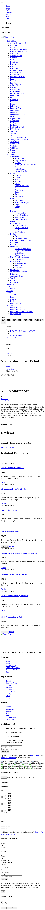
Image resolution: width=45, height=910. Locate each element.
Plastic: (3, 847)
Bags (12, 198)
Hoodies (18, 182)
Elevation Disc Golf (17, 77)
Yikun (12, 152)
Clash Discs (14, 54)
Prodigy (13, 123)
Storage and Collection (18, 272)
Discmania (14, 64)
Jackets (17, 184)
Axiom (12, 47)
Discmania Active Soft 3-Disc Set (13, 489)
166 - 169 (7, 798)
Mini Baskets (19, 217)
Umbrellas (14, 282)
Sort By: (10, 777)
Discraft (13, 66)
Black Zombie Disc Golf (19, 51)
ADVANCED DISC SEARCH (21, 335)
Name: (3, 870)
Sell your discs (15, 314)
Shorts (17, 192)
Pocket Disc (14, 270)
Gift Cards (9, 14)
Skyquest (13, 131)
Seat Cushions (20, 232)
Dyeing (13, 234)
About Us (13, 295)
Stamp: (3, 856)
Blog (7, 16)
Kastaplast (14, 100)
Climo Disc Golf (16, 56)
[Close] (33, 777)
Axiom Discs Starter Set (10, 532)
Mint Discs (14, 112)
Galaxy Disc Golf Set (9, 510)
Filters (4, 777)
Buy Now (5, 546)
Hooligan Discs (15, 89)
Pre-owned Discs (16, 307)
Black (6, 867)
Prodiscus (13, 125)
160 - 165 (7, 801)
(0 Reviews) (4, 399)
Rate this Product (7, 401)
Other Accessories (21, 228)
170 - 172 (7, 796)
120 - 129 (7, 810)
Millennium (14, 110)
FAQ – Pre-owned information (21, 312)
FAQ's (8, 10)
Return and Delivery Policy (16, 670)
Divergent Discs (16, 70)
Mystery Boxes (20, 263)
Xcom (12, 150)
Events (8, 286)
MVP (12, 116)
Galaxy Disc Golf (16, 85)
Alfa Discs (14, 45)
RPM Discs (14, 129)
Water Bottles (20, 169)
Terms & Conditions (13, 668)
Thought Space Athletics (19, 140)
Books (12, 221)
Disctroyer (14, 68)
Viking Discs (15, 144)
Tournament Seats (16, 276)
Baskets (13, 211)
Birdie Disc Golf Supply (19, 49)
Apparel (13, 173)
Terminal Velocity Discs (19, 137)
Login (8, 337)
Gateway (13, 87)
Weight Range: (6, 860)
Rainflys (18, 230)
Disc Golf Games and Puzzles (21, 240)
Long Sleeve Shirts (22, 186)
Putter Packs (19, 265)
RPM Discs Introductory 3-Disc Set (14, 596)
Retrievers (14, 274)
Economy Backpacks (22, 203)
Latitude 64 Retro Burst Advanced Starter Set (19, 553)
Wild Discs (14, 148)
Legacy (13, 104)
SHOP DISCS (11, 41)
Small (17, 209)
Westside (13, 146)
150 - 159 (7, 803)
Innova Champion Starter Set (12, 468)
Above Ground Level (18, 43)
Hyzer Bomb (15, 91)
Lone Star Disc (15, 108)
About (8, 8)
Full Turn (13, 83)
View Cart (9, 353)
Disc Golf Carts (20, 226)
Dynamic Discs (15, 75)
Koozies (18, 163)
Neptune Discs (15, 119)
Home (8, 6)
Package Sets (15, 261)
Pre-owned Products (17, 310)
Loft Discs (14, 106)
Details (3, 482)
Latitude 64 (14, 102)
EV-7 (12, 79)
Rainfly (17, 207)
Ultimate (13, 280)
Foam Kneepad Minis (23, 249)
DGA (12, 60)
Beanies (18, 175)
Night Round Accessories (19, 257)
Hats (16, 179)
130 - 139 (7, 808)
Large (17, 205)
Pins (16, 167)
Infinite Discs (15, 96)
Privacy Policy (15, 303)
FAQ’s (12, 301)
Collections (10, 12)
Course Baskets (20, 213)
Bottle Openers (20, 158)
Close (4, 908)
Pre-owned (10, 305)
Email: (3, 874)
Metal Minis (19, 253)
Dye (16, 236)
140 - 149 (7, 805)
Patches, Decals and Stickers (25, 165)
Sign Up (4, 879)
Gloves (17, 177)
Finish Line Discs (16, 81)
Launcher (13, 244)
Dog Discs (14, 242)
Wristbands (19, 196)
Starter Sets (19, 268)
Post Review (12, 908)
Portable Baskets (21, 219)
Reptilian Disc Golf (17, 127)
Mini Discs (14, 247)
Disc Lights (19, 259)
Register (13, 337)
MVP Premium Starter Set (11, 617)
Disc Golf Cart (15, 223)
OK (3, 892)
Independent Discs (17, 93)
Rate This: (4, 903)
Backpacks (19, 200)
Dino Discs (14, 62)
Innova (12, 98)
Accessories (14, 156)
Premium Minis (20, 255)
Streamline (14, 133)
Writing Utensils (21, 171)
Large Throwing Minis (23, 251)
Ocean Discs (14, 121)
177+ (6, 791)
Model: (3, 852)
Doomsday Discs (16, 72)
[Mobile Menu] (2, 2)
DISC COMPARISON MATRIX (22, 331)
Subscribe (5, 751)
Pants (17, 188)
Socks (17, 194)
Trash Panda (14, 142)
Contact (8, 18)
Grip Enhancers (20, 161)
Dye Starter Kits (21, 238)
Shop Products (11, 154)
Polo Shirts (19, 190)
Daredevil (13, 58)
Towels (12, 278)
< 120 (6, 812)
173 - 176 (7, 794)
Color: (3, 865)
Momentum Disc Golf (18, 114)
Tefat (12, 135)
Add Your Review (7, 447)
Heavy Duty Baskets (22, 215)
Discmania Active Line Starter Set (14, 574)
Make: (3, 843)
